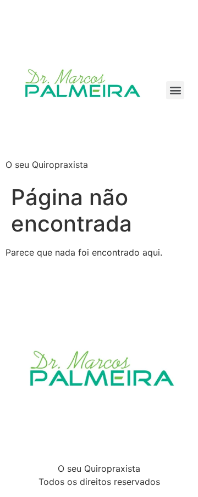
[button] (175, 90)
